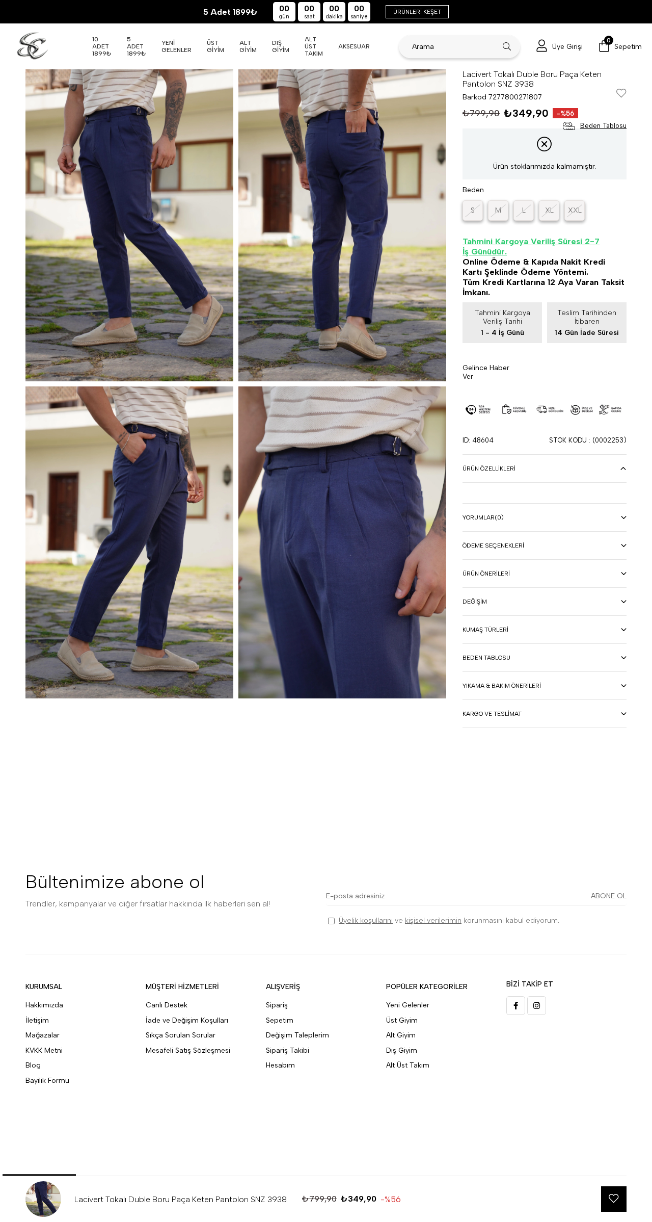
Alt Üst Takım (407, 1065)
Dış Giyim (401, 1050)
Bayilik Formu (47, 1080)
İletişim (37, 1020)
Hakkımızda (44, 1005)
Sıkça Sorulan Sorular (180, 1035)
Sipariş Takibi (287, 1050)
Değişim (475, 601)
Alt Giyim (401, 1035)
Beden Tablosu (486, 657)
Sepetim (279, 1020)
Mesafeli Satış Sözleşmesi (188, 1050)
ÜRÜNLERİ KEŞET (417, 11)
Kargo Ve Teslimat (492, 713)
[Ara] (507, 46)
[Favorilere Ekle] (621, 94)
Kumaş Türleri (485, 629)
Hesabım (280, 1065)
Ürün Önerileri (486, 573)
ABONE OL (609, 896)
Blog (33, 1065)
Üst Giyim (402, 1020)
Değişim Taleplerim (297, 1035)
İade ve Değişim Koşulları (187, 1020)
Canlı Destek (166, 1005)
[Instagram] (536, 1005)
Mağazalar (42, 1035)
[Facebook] (515, 1005)
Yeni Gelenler (407, 1005)
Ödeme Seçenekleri (493, 545)
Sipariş (277, 1005)
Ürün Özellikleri (489, 468)
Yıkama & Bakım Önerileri (502, 685)
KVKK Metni (44, 1050)
